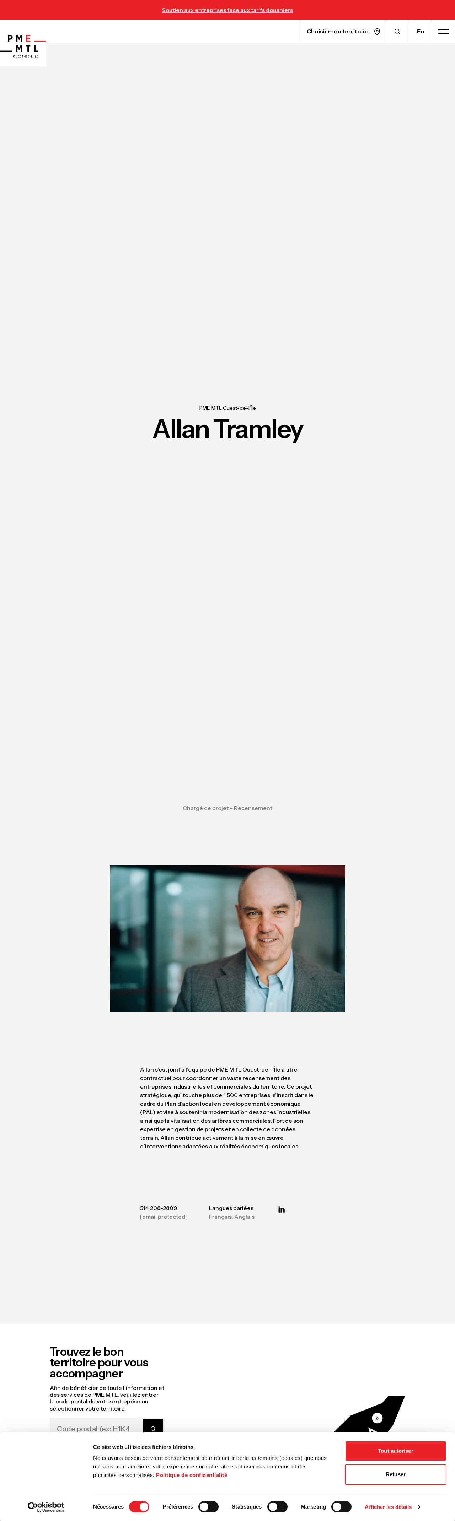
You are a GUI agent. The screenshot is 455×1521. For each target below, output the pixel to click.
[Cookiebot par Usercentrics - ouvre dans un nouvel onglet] (46, 1507)
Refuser (396, 1474)
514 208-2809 (158, 1208)
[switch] (208, 1506)
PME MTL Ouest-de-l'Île (227, 408)
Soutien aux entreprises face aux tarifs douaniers (227, 10)
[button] (368, 1422)
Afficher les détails (388, 1507)
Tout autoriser (395, 1451)
